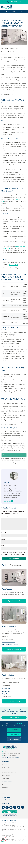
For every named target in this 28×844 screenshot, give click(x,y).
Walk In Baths (5, 770)
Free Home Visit (15, 734)
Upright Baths (5, 694)
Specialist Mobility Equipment (9, 772)
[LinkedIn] (10, 807)
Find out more (8, 501)
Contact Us (4, 793)
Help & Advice (5, 778)
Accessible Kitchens (6, 775)
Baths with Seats (6, 691)
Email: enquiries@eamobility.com (11, 753)
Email (3, 539)
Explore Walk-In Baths (13, 701)
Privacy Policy (13, 820)
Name (3, 533)
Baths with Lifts (6, 688)
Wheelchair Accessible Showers (10, 644)
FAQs (3, 790)
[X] (14, 807)
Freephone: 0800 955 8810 (10, 751)
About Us (4, 785)
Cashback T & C (5, 820)
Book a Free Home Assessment (15, 455)
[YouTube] (18, 807)
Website (3, 546)
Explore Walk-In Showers (13, 649)
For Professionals (6, 800)
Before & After (5, 787)
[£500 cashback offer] (14, 12)
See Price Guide (13, 265)
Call (15, 2)
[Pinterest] (22, 807)
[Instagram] (7, 807)
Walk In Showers (6, 767)
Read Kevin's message (14, 717)
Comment (4, 517)
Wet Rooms (4, 764)
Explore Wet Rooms (13, 601)
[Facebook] (3, 807)
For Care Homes (6, 797)
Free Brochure (15, 739)
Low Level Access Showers (8, 642)
